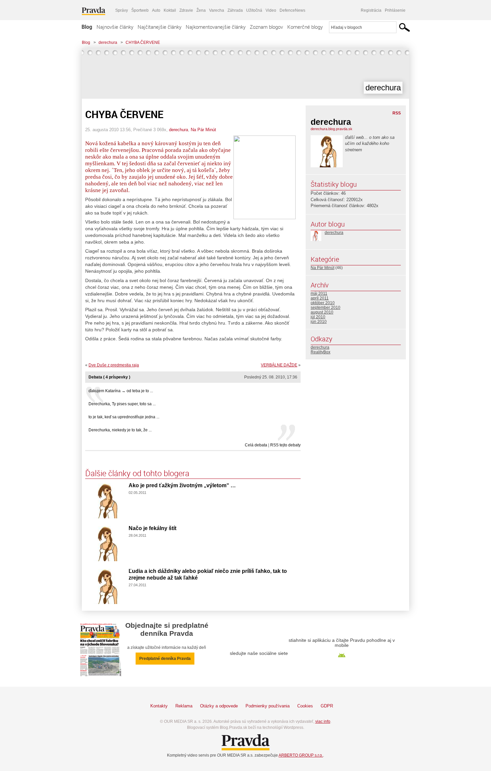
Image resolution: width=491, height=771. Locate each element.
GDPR (327, 705)
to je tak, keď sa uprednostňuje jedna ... (124, 417)
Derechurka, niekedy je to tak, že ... (120, 430)
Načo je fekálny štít (152, 528)
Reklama (183, 705)
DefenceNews (292, 10)
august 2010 (322, 312)
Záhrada (235, 10)
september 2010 (325, 307)
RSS (396, 113)
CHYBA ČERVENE (143, 42)
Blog (86, 26)
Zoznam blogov (266, 26)
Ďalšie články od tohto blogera (137, 473)
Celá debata (256, 445)
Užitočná (254, 10)
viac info (322, 721)
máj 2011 (319, 293)
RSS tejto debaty (285, 445)
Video (271, 10)
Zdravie (186, 10)
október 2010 (323, 303)
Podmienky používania (268, 705)
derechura (108, 42)
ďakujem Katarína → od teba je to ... (121, 391)
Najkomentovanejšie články (216, 26)
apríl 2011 (320, 298)
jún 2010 (319, 321)
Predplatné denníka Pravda (165, 658)
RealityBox (320, 352)
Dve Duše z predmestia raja (114, 365)
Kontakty (159, 705)
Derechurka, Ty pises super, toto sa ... (122, 404)
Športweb (140, 10)
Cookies (305, 705)
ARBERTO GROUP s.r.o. (301, 755)
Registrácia (371, 10)
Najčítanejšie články (159, 26)
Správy (121, 10)
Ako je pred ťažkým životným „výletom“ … (182, 485)
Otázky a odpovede (219, 705)
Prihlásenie (395, 10)
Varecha (216, 10)
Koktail (170, 10)
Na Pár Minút (203, 129)
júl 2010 (318, 317)
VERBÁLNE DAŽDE (279, 365)
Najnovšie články (115, 26)
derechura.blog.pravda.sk (331, 129)
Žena (201, 10)
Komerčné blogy (305, 26)
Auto (156, 10)
